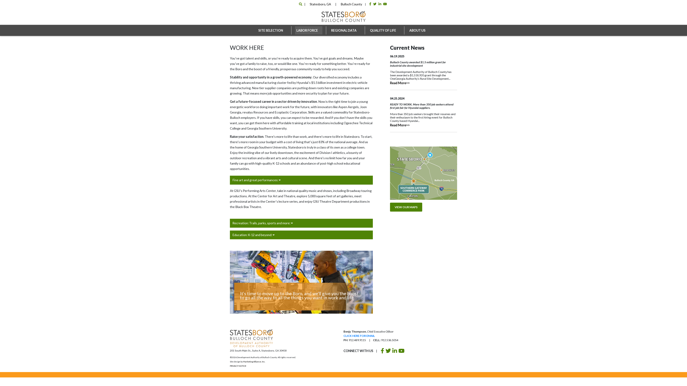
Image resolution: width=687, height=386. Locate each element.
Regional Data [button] (344, 30)
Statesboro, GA (320, 4)
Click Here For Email (359, 335)
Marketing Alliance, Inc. (254, 361)
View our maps (406, 207)
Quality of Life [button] (383, 30)
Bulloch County (351, 4)
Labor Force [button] (307, 30)
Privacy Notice (238, 366)
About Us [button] (417, 30)
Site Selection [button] (271, 30)
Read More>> (400, 83)
